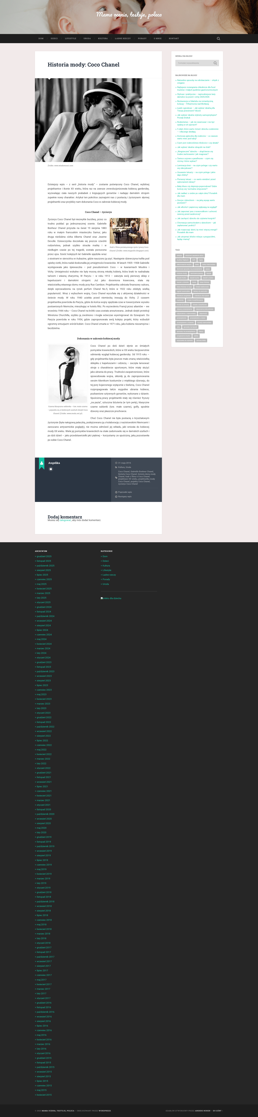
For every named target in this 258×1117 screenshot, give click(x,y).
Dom (41, 38)
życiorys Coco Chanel (128, 484)
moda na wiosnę (183, 305)
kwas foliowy (204, 282)
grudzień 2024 (44, 607)
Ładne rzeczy (123, 38)
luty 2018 (41, 938)
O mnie (158, 38)
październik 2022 (45, 726)
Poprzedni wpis (125, 492)
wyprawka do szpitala (185, 340)
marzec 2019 (43, 878)
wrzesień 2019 (44, 851)
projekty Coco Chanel (140, 481)
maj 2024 (41, 639)
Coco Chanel (124, 471)
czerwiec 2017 (44, 975)
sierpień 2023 (44, 680)
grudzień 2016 (44, 1002)
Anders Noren (202, 1111)
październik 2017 (45, 956)
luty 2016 (41, 1048)
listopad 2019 (44, 841)
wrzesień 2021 (44, 782)
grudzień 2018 (44, 892)
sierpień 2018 (44, 910)
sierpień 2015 (44, 1076)
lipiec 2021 (42, 786)
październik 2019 (45, 846)
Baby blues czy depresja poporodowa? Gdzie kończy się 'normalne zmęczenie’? (197, 187)
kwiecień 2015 (44, 1094)
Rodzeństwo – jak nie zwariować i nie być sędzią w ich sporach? (196, 123)
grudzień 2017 (44, 947)
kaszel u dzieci (208, 278)
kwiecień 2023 (44, 699)
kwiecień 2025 (44, 588)
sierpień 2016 (44, 1021)
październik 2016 (45, 1012)
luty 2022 (41, 763)
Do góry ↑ (218, 1111)
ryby (178, 327)
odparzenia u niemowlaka (186, 314)
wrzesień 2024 (44, 620)
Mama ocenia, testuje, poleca (129, 14)
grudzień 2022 (44, 717)
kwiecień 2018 (44, 929)
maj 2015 (41, 1090)
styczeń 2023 (44, 712)
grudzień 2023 (44, 662)
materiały (180, 300)
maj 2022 (41, 749)
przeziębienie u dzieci (197, 318)
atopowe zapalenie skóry (194, 255)
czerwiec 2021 (44, 791)
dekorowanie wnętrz (184, 264)
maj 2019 (41, 869)
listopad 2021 (44, 777)
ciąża (201, 260)
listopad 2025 (44, 561)
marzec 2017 (43, 989)
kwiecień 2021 (44, 795)
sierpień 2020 (44, 823)
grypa (208, 269)
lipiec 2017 (42, 970)
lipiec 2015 (42, 1081)
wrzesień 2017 (44, 961)
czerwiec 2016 (44, 1030)
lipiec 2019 (42, 860)
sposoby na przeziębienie (186, 331)
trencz (201, 331)
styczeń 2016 (44, 1053)
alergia (179, 255)
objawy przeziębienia (184, 309)
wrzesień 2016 (44, 1016)
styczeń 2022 (44, 768)
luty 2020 (41, 832)
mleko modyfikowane (195, 300)
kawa (194, 282)
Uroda (87, 38)
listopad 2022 (44, 722)
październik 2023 (45, 671)
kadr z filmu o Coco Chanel (138, 476)
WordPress (105, 1111)
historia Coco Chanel (127, 474)
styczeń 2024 (44, 657)
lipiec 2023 (42, 685)
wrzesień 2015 (44, 1071)
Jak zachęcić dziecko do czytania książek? (196, 218)
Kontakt (174, 38)
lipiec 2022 (42, 740)
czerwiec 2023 (44, 689)
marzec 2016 (43, 1044)
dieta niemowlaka (208, 264)
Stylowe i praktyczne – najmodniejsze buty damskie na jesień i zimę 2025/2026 (196, 95)
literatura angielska (184, 296)
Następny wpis (125, 496)
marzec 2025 (43, 593)
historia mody (182, 273)
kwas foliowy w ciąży (184, 287)
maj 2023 (41, 694)
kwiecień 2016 (44, 1039)
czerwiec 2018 (44, 920)
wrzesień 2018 (44, 906)
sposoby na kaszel (190, 327)
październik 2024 (45, 616)
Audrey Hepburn (183, 260)
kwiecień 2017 (44, 984)
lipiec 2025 (42, 574)
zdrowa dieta (201, 340)
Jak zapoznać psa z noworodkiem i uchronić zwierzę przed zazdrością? (197, 212)
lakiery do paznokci (200, 291)
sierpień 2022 (44, 735)
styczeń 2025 (44, 602)
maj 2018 (41, 924)
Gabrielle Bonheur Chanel (142, 471)
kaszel (209, 273)
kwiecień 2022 (44, 754)
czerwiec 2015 (44, 1085)
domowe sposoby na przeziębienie (189, 269)
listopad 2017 (44, 952)
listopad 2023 (44, 666)
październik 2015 (45, 1067)
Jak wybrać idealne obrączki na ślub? (193, 147)
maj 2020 (41, 828)
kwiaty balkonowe (202, 287)
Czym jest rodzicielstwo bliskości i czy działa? (198, 143)
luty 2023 (41, 708)
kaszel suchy (194, 278)
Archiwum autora (50, 469)
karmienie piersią (197, 273)
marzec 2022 (43, 758)
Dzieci (54, 38)
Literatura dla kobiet (201, 296)
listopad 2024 (44, 611)
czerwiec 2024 (44, 634)
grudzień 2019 (44, 837)
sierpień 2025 (44, 570)
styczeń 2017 (44, 998)
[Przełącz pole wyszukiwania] (218, 38)
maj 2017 (41, 979)
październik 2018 (45, 901)
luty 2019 (41, 883)
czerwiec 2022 (44, 745)
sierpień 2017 (44, 966)
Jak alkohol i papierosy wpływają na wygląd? (197, 207)
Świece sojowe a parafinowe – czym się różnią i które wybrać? (195, 159)
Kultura (103, 38)
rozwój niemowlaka (204, 323)
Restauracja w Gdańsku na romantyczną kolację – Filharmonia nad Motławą (195, 102)
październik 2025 (45, 565)
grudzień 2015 (44, 1058)
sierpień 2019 (44, 855)
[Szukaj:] (197, 63)
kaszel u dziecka (183, 282)
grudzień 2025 (44, 556)
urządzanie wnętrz (183, 336)
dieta (197, 264)
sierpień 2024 (44, 625)
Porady (142, 38)
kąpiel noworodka (183, 291)
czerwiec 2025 (44, 579)
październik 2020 (45, 814)
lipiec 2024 (42, 630)
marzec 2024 (43, 648)
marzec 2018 (43, 933)
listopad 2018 (44, 896)
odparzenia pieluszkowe (204, 309)
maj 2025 (41, 584)
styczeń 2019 (44, 887)
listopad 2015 (44, 1062)
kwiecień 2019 (44, 873)
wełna (196, 336)
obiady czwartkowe (200, 305)
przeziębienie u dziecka (185, 323)
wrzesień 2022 (44, 731)
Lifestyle (70, 38)
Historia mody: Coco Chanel (83, 64)
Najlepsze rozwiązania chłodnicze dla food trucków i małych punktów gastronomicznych (197, 88)
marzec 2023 (43, 703)
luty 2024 (41, 653)
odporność (203, 314)
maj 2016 (41, 1035)
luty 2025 (41, 597)
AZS (193, 260)
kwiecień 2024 (44, 644)
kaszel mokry (181, 278)
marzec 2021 (43, 800)
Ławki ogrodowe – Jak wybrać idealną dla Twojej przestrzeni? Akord (196, 109)
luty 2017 (41, 993)
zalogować (65, 520)
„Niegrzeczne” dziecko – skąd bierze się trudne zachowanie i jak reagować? (195, 152)
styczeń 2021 (44, 805)
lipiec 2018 (42, 915)
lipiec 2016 (42, 1025)
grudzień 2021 (44, 772)
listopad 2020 (44, 809)
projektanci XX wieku (127, 479)
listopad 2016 (44, 1007)
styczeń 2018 (44, 943)
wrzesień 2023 (44, 676)
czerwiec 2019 (44, 864)
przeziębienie (181, 318)
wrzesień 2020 (44, 818)
